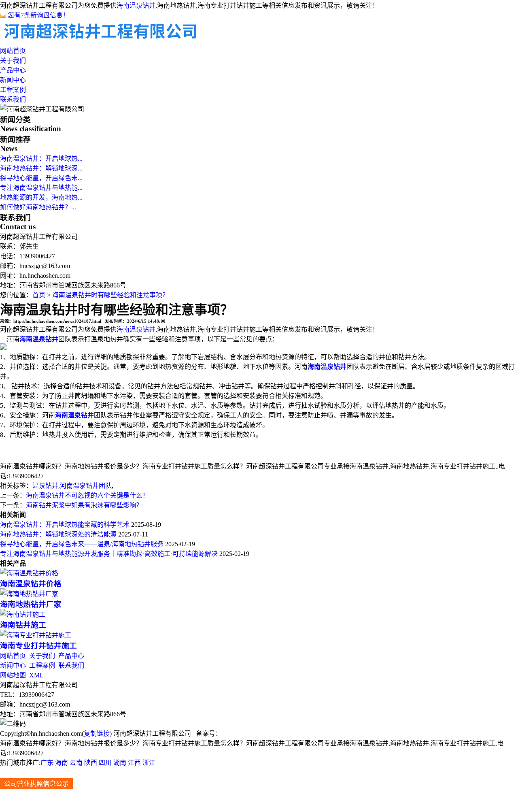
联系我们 (13, 99)
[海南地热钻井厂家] (29, 593)
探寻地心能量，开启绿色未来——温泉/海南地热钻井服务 (81, 544)
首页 (38, 295)
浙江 (148, 762)
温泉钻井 (45, 485)
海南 (61, 762)
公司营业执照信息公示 (36, 783)
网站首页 (13, 50)
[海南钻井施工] (22, 614)
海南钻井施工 (23, 625)
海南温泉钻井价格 (31, 583)
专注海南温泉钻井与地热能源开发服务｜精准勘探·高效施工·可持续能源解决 (109, 553)
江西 (134, 762)
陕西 (90, 762)
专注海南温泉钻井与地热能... (41, 187)
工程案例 (13, 89)
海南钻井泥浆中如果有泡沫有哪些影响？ (84, 505)
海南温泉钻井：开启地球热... (41, 158)
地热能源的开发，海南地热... (41, 197)
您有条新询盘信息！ (38, 15)
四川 (105, 762)
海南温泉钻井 (136, 5)
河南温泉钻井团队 (86, 485)
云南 (76, 762)
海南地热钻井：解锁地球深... (41, 168)
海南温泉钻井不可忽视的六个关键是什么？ (87, 495)
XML (36, 675)
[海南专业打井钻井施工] (35, 635)
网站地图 (13, 675)
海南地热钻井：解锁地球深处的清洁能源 (58, 534)
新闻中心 (13, 80)
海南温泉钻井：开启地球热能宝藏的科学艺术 (65, 524)
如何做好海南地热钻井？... (38, 207)
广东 (46, 762)
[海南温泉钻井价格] (29, 573)
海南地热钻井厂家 (31, 604)
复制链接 (97, 733)
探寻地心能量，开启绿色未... (41, 178)
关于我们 (13, 60)
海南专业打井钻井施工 (38, 645)
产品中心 (13, 70)
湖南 (119, 762)
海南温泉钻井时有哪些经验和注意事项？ (110, 295)
